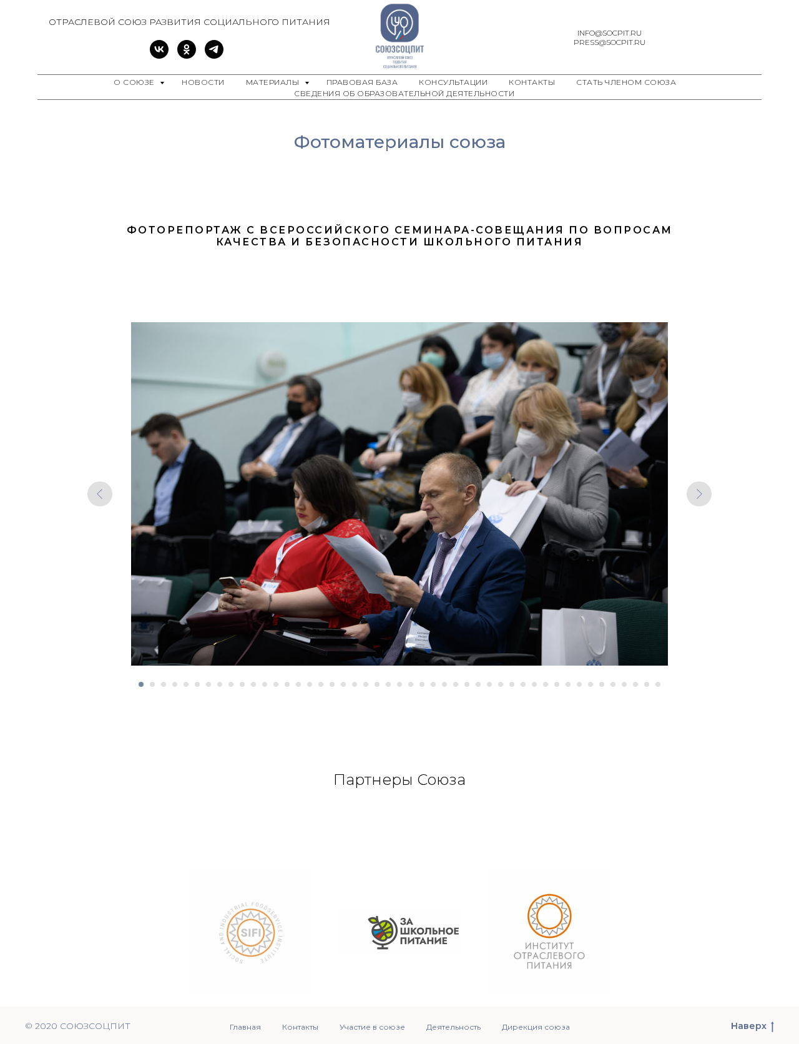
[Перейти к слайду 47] (657, 684)
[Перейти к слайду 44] (624, 684)
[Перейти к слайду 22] (377, 684)
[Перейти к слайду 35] (523, 684)
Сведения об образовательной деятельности (404, 93)
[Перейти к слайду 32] (489, 684)
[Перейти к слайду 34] (511, 684)
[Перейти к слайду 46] (646, 684)
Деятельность (453, 1027)
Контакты (532, 82)
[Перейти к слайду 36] (534, 684)
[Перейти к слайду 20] (354, 684)
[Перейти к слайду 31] (478, 684)
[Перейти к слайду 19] (343, 684)
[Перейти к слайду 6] (197, 684)
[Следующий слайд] (699, 493)
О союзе (135, 82)
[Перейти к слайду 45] (635, 684)
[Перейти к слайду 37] (545, 684)
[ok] (186, 55)
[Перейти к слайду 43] (612, 684)
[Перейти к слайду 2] (152, 684)
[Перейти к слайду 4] (174, 684)
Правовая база (362, 82)
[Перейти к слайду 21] (365, 684)
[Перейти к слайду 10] (242, 684)
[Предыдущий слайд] (99, 493)
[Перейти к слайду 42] (601, 684)
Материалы (273, 82)
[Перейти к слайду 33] (500, 684)
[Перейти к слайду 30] (466, 684)
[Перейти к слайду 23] (388, 684)
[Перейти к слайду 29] (455, 684)
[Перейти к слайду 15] (298, 684)
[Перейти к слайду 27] (433, 684)
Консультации (453, 82)
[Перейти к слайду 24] (399, 684)
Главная (245, 1027)
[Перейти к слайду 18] (332, 684)
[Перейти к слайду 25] (410, 684)
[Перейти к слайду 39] (568, 684)
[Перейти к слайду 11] (253, 684)
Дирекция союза (536, 1027)
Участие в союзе (372, 1027)
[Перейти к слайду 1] (141, 684)
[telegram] (214, 55)
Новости (203, 82)
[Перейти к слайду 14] (287, 684)
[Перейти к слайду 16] (309, 684)
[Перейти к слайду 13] (275, 684)
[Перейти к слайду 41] (590, 684)
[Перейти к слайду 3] (163, 684)
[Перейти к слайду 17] (320, 684)
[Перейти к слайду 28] (444, 684)
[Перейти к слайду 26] (421, 684)
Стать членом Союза (626, 82)
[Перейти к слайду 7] (208, 684)
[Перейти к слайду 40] (579, 684)
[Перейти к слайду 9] (230, 684)
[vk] (159, 55)
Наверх (749, 1026)
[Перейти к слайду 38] (556, 684)
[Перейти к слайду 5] (186, 684)
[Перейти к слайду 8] (219, 684)
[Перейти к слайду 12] (264, 684)
